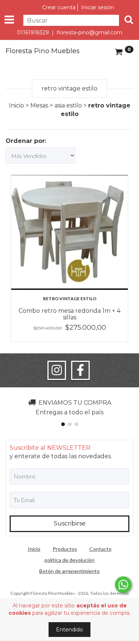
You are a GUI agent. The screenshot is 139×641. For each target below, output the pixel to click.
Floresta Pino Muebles (43, 51)
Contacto (100, 549)
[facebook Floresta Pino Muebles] (80, 370)
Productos (65, 549)
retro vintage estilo (69, 298)
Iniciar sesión (97, 7)
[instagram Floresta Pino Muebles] (56, 370)
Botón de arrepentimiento (69, 571)
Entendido (69, 629)
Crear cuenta (59, 7)
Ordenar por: (26, 140)
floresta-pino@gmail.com (89, 32)
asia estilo (68, 105)
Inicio (16, 105)
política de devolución (69, 560)
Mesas (39, 105)
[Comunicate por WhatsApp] (123, 584)
